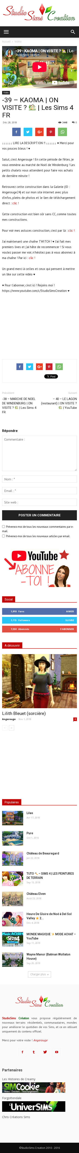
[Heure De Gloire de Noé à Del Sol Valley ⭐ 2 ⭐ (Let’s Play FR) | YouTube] (12, 919)
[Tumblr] (34, 1052)
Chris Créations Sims (16, 1117)
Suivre (69, 620)
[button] (73, 32)
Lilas (30, 813)
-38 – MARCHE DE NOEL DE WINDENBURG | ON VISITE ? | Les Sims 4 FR (19, 405)
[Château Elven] (12, 899)
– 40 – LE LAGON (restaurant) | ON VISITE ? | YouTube (59, 403)
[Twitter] (45, 1052)
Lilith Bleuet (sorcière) (24, 713)
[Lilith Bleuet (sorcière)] (39, 681)
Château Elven (36, 893)
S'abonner (67, 629)
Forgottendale (11, 1098)
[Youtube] (56, 1052)
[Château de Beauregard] (12, 858)
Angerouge (9, 719)
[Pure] (12, 838)
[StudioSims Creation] (39, 13)
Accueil (6, 41)
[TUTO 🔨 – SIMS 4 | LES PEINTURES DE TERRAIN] (12, 878)
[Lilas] (12, 818)
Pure (30, 833)
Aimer (70, 611)
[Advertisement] (39, 325)
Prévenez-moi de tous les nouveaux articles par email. (38, 536)
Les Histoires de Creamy (18, 1079)
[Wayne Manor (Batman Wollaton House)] (12, 959)
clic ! (15, 203)
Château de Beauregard (43, 853)
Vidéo (6, 92)
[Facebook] (22, 1052)
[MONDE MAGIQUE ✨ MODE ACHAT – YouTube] (12, 939)
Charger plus (38, 974)
